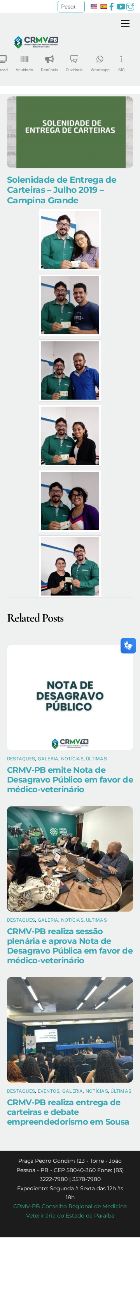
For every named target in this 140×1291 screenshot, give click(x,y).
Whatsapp (100, 69)
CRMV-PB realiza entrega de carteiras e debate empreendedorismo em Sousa (68, 1112)
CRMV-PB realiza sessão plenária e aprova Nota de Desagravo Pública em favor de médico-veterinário (70, 945)
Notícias (72, 759)
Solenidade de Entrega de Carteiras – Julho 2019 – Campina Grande (61, 190)
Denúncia (49, 69)
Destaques (21, 759)
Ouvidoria (74, 69)
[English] (93, 6)
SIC (121, 69)
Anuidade (24, 69)
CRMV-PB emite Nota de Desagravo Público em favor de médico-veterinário (70, 779)
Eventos (49, 1091)
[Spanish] (103, 6)
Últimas (96, 759)
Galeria (48, 759)
